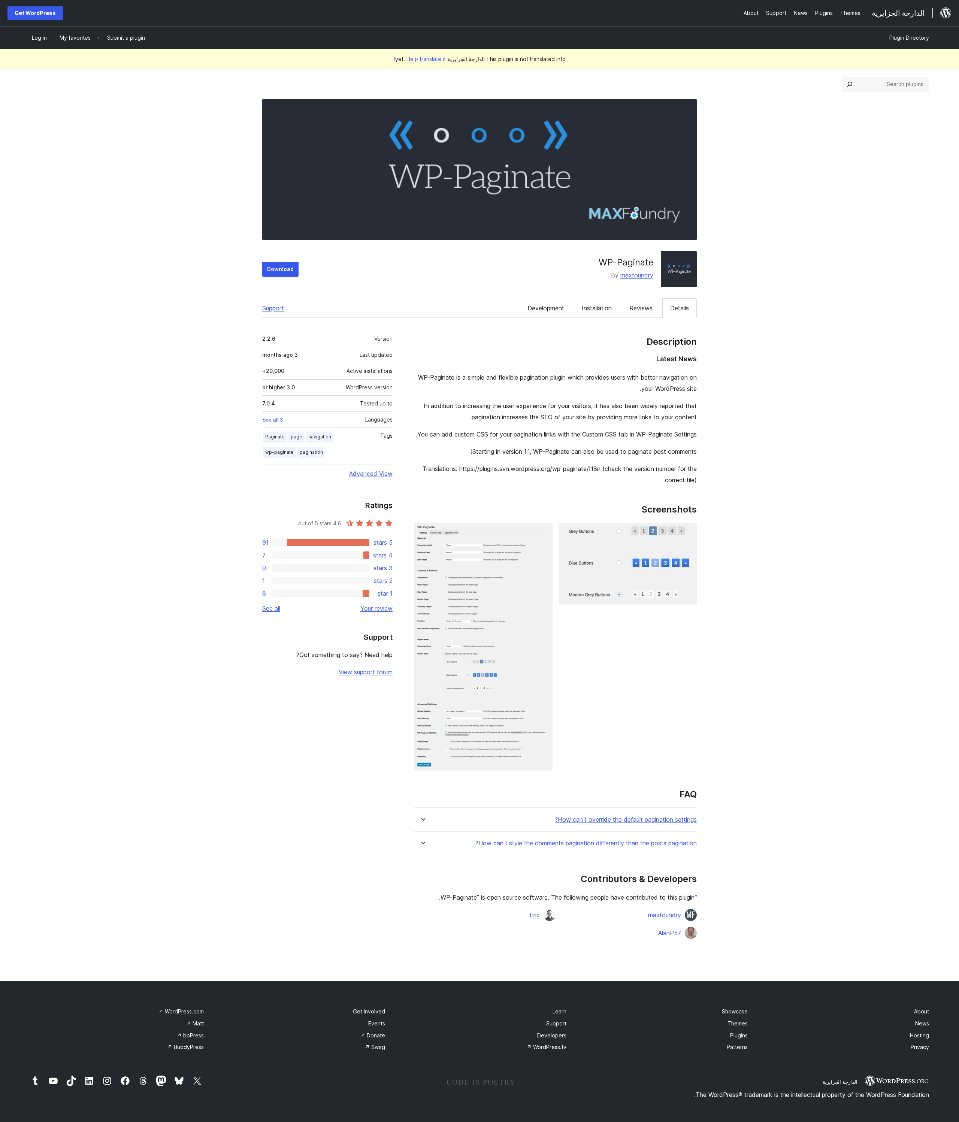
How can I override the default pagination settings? (626, 819)
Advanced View (371, 473)
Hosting (919, 1035)
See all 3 (272, 420)
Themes (737, 1023)
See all (271, 608)
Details (679, 308)
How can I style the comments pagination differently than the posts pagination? (586, 843)
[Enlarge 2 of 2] (542, 532)
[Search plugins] (849, 84)
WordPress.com (181, 1011)
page (296, 437)
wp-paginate (279, 452)
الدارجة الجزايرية (840, 1082)
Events (376, 1023)
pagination (311, 452)
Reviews (641, 308)
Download (280, 269)
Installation (597, 308)
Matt (195, 1023)
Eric (535, 915)
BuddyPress (185, 1047)
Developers (551, 1035)
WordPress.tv (546, 1047)
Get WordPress (35, 13)
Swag (375, 1047)
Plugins (739, 1035)
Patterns (737, 1047)
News (922, 1023)
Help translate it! (420, 59)
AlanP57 (669, 933)
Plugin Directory (909, 37)
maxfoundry (636, 275)
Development (545, 308)
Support (273, 308)
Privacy (920, 1047)
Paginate (275, 437)
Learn (559, 1011)
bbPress (190, 1035)
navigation (319, 437)
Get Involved (369, 1011)
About (921, 1011)
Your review (376, 608)
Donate (372, 1035)
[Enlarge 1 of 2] (686, 532)
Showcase (735, 1011)
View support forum (366, 672)
